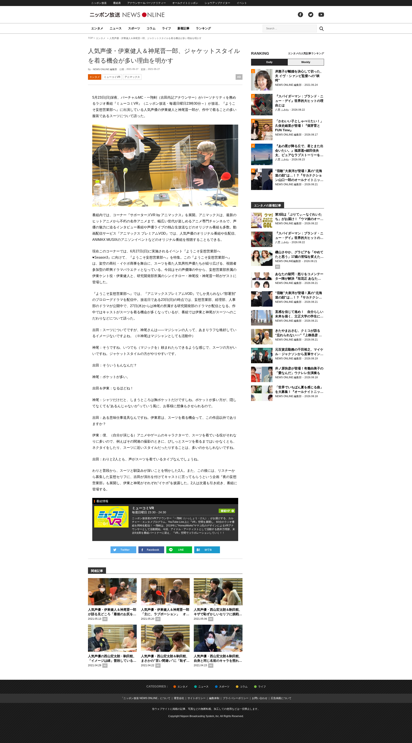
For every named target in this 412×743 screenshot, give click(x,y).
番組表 (117, 3)
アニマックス (132, 76)
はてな (207, 549)
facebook (300, 14)
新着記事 (183, 28)
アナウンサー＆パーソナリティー (146, 3)
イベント (242, 3)
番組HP (227, 509)
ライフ (166, 28)
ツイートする (123, 549)
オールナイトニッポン (185, 3)
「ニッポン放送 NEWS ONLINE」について (145, 698)
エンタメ (97, 28)
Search (321, 28)
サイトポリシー (197, 698)
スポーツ (134, 28)
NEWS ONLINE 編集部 (105, 69)
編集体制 (214, 698)
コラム (151, 28)
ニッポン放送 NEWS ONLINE (135, 14)
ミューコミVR (112, 76)
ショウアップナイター (217, 3)
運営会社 (179, 698)
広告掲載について (281, 698)
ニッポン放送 (99, 3)
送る (179, 549)
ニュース (116, 28)
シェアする (151, 549)
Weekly (305, 62)
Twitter (310, 14)
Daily (269, 62)
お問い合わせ (259, 698)
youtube (321, 14)
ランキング (203, 28)
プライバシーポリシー (235, 698)
